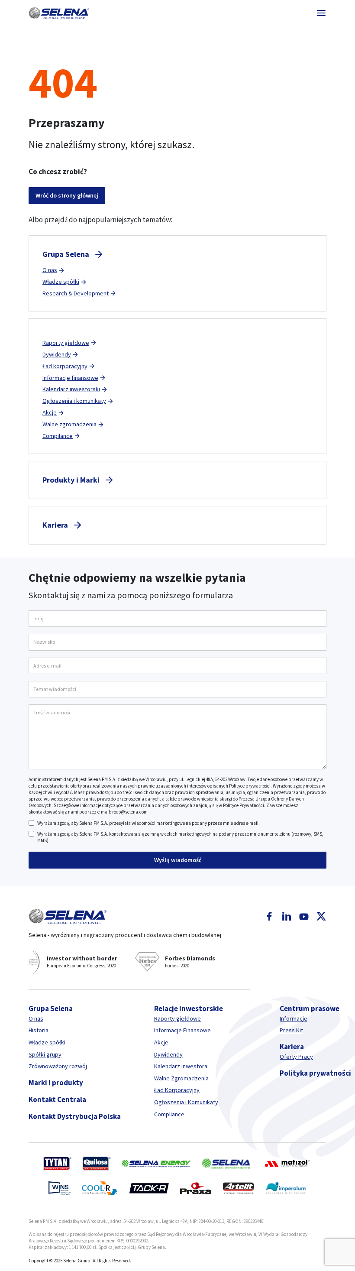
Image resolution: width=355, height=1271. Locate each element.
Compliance (169, 1114)
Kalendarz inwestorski (71, 389)
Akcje (49, 412)
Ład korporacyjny (64, 366)
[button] (59, 13)
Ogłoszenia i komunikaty (74, 401)
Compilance (57, 436)
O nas (49, 270)
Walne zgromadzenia (69, 424)
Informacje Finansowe (182, 1030)
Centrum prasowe (309, 1008)
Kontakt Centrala (57, 1099)
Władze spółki (60, 281)
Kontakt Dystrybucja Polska (75, 1116)
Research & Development (75, 293)
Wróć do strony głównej (67, 195)
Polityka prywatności (315, 1073)
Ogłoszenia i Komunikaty (186, 1102)
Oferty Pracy (296, 1056)
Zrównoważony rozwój (58, 1066)
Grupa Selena (65, 254)
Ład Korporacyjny (177, 1090)
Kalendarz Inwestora (180, 1066)
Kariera (55, 525)
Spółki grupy (45, 1054)
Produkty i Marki (71, 480)
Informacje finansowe (70, 378)
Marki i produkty (56, 1082)
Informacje (293, 1018)
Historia (38, 1030)
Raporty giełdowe (65, 343)
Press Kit (291, 1030)
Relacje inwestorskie (188, 1008)
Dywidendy (56, 354)
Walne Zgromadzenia (181, 1078)
